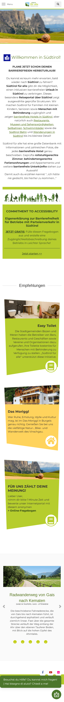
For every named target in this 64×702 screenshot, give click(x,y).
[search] (58, 4)
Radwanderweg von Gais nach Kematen (32, 598)
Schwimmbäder (33, 128)
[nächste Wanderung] (59, 604)
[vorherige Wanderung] (4, 604)
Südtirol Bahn (18, 132)
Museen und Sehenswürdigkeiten (31, 124)
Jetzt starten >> (32, 253)
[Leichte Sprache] (7, 57)
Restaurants (41, 120)
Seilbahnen (15, 128)
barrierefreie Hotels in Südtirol (33, 116)
